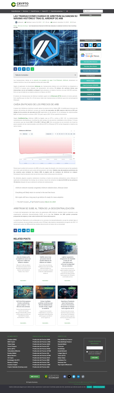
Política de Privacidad (74, 382)
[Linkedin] (99, 45)
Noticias (25, 11)
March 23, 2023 (50, 202)
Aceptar (89, 387)
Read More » (23, 280)
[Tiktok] (95, 45)
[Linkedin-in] (78, 376)
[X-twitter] (86, 45)
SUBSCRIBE (95, 357)
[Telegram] (90, 45)
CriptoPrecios (35, 11)
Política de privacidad (99, 387)
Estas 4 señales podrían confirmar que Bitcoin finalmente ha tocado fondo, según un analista (45, 304)
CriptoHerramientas (57, 11)
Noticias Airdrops (23, 26)
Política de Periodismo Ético (82, 384)
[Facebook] (82, 45)
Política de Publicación (89, 382)
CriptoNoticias (15, 11)
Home (15, 26)
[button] (15, 69)
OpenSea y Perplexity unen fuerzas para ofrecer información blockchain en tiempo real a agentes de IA (67, 304)
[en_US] (67, 11)
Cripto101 (45, 11)
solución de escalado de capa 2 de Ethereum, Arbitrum (51, 80)
